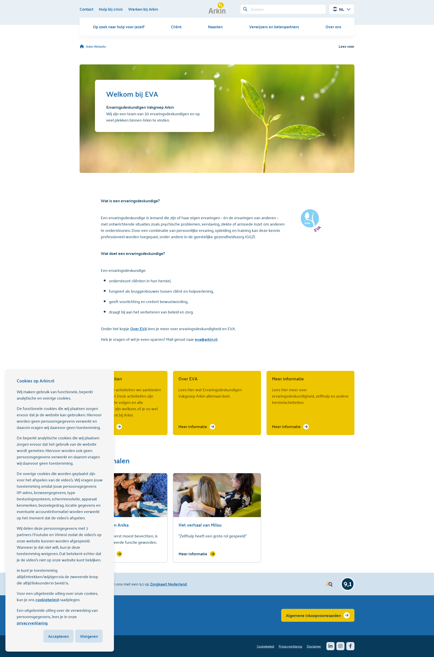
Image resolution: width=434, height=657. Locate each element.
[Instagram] (340, 646)
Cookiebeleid (265, 646)
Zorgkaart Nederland (168, 584)
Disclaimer (314, 646)
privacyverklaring (32, 622)
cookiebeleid (47, 599)
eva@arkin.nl (206, 339)
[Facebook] (350, 646)
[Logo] (217, 8)
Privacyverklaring (290, 646)
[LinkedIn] (330, 646)
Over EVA (138, 328)
